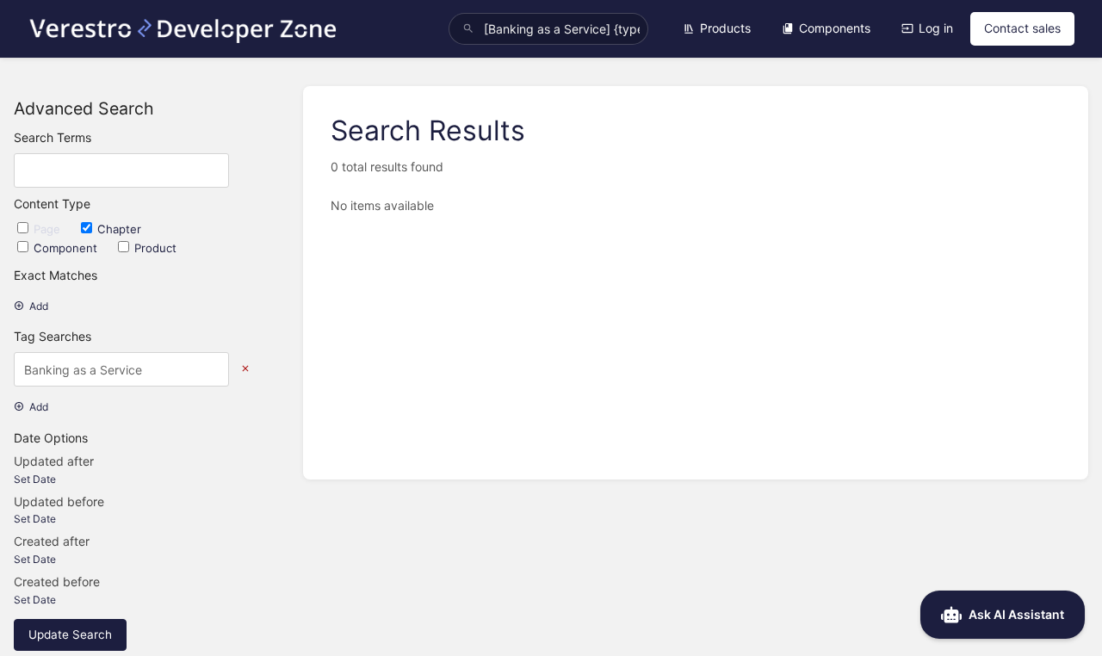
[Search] (468, 29)
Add (38, 306)
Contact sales (1022, 28)
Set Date (35, 479)
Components (834, 28)
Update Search (70, 634)
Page (49, 229)
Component (67, 248)
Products (725, 28)
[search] (548, 29)
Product (155, 248)
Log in (936, 28)
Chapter (119, 229)
